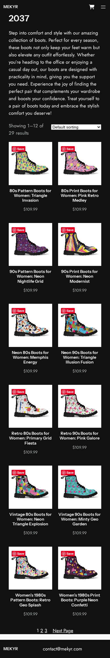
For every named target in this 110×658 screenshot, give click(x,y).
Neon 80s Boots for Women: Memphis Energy (30, 357)
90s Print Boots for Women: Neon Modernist (79, 276)
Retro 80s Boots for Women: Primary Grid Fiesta (30, 438)
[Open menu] (103, 7)
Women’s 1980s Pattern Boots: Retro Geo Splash (30, 600)
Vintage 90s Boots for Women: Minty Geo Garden (79, 519)
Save (20, 149)
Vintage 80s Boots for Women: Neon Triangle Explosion (30, 519)
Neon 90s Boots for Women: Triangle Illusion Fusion (79, 357)
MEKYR (10, 6)
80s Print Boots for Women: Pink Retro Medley (80, 195)
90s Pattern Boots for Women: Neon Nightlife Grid (30, 276)
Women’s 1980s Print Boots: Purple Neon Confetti (79, 600)
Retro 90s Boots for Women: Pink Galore (80, 436)
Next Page (63, 630)
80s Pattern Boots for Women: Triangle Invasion (30, 195)
